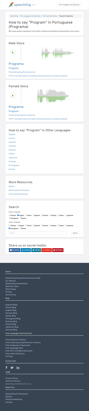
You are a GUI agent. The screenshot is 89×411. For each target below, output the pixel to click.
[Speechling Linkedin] (19, 368)
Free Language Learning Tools (69, 5)
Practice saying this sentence (22, 72)
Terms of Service (12, 381)
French (12, 138)
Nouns (11, 186)
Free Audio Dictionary (49, 16)
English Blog (10, 310)
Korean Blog (10, 324)
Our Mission (10, 281)
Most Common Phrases (19, 190)
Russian (12, 161)
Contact (8, 402)
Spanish (12, 142)
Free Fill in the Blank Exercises (18, 351)
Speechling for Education (16, 394)
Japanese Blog (11, 327)
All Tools (9, 356)
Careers (8, 396)
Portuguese (14, 165)
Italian (11, 153)
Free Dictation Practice (15, 339)
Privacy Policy (11, 378)
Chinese (12, 146)
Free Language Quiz (14, 348)
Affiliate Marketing (13, 399)
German (12, 150)
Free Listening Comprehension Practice (23, 342)
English (12, 134)
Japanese (13, 157)
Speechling (14, 16)
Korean (12, 169)
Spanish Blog (11, 305)
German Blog (11, 313)
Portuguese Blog (12, 318)
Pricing (8, 292)
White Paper (10, 289)
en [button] (33, 5)
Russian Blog (11, 321)
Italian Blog (10, 316)
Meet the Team (12, 286)
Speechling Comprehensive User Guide (22, 278)
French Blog (10, 307)
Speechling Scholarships (16, 283)
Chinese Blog (11, 329)
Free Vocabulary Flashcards (17, 345)
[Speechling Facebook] (7, 368)
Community (10, 294)
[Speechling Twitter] (13, 368)
